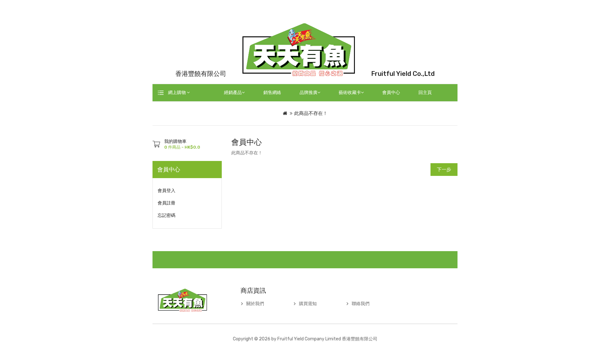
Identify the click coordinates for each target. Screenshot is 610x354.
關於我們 (255, 303)
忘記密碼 (166, 215)
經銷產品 (233, 92)
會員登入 (166, 190)
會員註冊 (166, 203)
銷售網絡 (272, 92)
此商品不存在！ (311, 113)
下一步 (444, 169)
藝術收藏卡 (350, 92)
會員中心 (391, 92)
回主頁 (425, 92)
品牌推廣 (308, 92)
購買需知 (308, 303)
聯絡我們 (360, 303)
